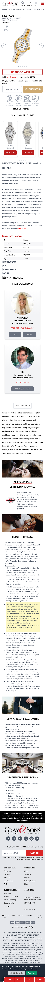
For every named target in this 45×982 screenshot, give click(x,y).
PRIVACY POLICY (5, 916)
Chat (15, 334)
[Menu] (41, 4)
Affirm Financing (10, 900)
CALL (29, 980)
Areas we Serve (29, 909)
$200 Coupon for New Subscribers (24, 846)
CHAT (40, 979)
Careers (7, 874)
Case (5, 266)
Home (4, 9)
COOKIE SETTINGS (38, 916)
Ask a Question (22, 389)
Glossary (7, 906)
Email (29, 334)
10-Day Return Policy (11, 896)
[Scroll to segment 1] (18, 66)
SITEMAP (29, 915)
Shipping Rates (9, 903)
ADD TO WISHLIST (24, 72)
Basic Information (12, 236)
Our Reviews (8, 881)
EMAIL (9, 980)
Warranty (7, 893)
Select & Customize (16, 973)
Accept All (31, 973)
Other (6, 273)
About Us (7, 871)
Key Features (9, 262)
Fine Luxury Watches (16, 10)
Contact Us (29, 890)
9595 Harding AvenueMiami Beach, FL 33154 (32, 898)
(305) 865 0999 (29, 903)
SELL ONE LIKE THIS (33, 89)
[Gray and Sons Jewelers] (10, 4)
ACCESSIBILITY (17, 915)
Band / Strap (9, 269)
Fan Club (7, 877)
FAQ (5, 884)
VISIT (19, 980)
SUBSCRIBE (34, 853)
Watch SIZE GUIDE (14, 278)
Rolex (29, 10)
